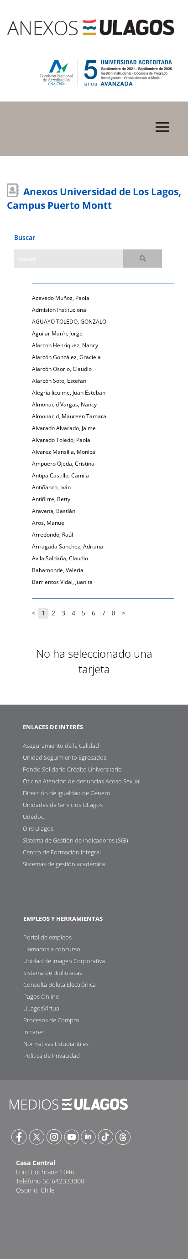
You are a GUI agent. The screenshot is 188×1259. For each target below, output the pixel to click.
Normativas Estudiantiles (56, 1044)
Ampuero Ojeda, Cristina (63, 463)
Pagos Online (41, 996)
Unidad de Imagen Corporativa (64, 961)
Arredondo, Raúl (52, 534)
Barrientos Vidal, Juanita (62, 582)
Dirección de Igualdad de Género (66, 793)
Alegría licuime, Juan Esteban (68, 392)
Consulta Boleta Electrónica (59, 984)
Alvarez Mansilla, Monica (63, 452)
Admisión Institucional (60, 310)
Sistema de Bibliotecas (52, 973)
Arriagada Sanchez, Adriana (67, 546)
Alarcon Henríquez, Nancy (65, 345)
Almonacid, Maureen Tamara (69, 416)
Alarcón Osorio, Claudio (62, 369)
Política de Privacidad (51, 1055)
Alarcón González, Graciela (66, 357)
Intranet (33, 1032)
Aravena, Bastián (53, 511)
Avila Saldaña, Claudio (60, 558)
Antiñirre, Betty (51, 499)
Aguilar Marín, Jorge (57, 333)
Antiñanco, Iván (51, 487)
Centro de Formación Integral (62, 852)
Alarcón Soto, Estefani (60, 381)
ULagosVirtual (42, 1008)
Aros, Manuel (49, 523)
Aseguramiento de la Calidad (61, 745)
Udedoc (33, 816)
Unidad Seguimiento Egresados (64, 757)
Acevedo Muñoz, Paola (60, 298)
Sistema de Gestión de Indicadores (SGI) (75, 840)
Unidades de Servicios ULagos (63, 805)
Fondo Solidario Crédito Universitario (72, 769)
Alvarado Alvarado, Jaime (64, 428)
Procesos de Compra (51, 1020)
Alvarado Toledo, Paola (61, 440)
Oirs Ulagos (38, 828)
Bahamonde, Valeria (58, 570)
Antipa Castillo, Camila (60, 475)
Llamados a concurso (51, 949)
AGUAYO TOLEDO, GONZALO (69, 321)
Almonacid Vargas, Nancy (64, 404)
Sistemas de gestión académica (64, 864)
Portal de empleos (47, 937)
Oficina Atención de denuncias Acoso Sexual (82, 781)
